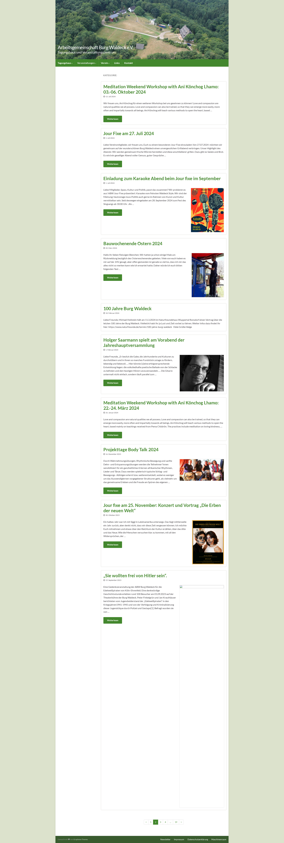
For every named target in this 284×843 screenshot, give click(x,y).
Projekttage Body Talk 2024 (130, 449)
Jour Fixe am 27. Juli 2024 (128, 133)
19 (176, 822)
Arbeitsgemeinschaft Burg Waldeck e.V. (95, 47)
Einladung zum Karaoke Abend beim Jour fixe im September (162, 178)
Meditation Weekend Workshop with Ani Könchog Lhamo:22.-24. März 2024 (161, 405)
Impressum (179, 839)
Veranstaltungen (86, 62)
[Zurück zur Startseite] (142, 29)
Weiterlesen (112, 119)
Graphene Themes (81, 839)
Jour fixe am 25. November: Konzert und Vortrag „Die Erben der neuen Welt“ (162, 507)
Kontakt (128, 62)
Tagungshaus (64, 62)
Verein (104, 62)
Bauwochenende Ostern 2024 (132, 243)
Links (117, 62)
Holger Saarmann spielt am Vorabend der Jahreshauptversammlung (143, 342)
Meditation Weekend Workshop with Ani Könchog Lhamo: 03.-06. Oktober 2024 (161, 89)
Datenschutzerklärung (198, 839)
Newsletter (165, 839)
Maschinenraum (218, 839)
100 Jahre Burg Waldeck (127, 308)
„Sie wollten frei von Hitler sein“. (135, 575)
